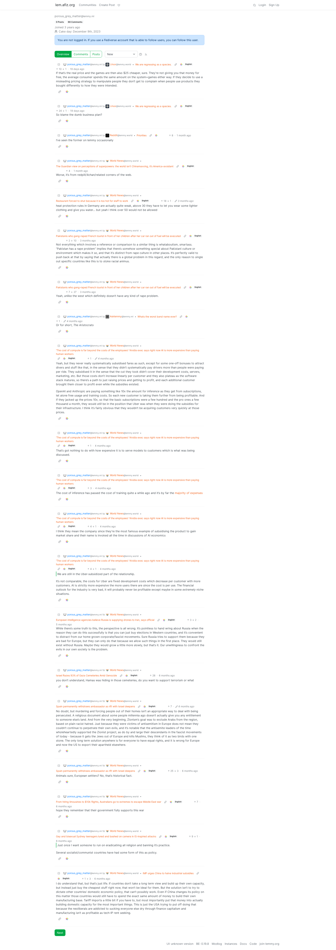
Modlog (217, 943)
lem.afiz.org (65, 5)
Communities (87, 5)
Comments (81, 54)
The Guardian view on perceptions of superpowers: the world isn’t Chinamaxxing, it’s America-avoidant (114, 166)
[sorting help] (140, 54)
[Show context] (175, 64)
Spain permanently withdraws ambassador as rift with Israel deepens (95, 706)
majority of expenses (189, 493)
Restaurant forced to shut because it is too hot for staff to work (92, 200)
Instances (231, 943)
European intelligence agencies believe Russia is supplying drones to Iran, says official (105, 619)
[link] (181, 64)
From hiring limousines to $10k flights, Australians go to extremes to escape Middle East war (108, 801)
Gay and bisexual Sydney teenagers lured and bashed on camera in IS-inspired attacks (106, 836)
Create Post (107, 5)
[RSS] (146, 54)
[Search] (254, 4)
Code (253, 943)
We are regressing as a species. (153, 64)
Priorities (141, 135)
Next (60, 932)
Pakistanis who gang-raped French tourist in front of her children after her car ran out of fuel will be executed (118, 235)
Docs (243, 943)
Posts (96, 54)
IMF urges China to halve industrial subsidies (168, 873)
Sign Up (274, 5)
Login (262, 5)
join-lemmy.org (269, 943)
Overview (63, 54)
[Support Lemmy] (118, 4)
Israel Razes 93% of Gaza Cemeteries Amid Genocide (86, 675)
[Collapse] (59, 64)
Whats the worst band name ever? (157, 316)
